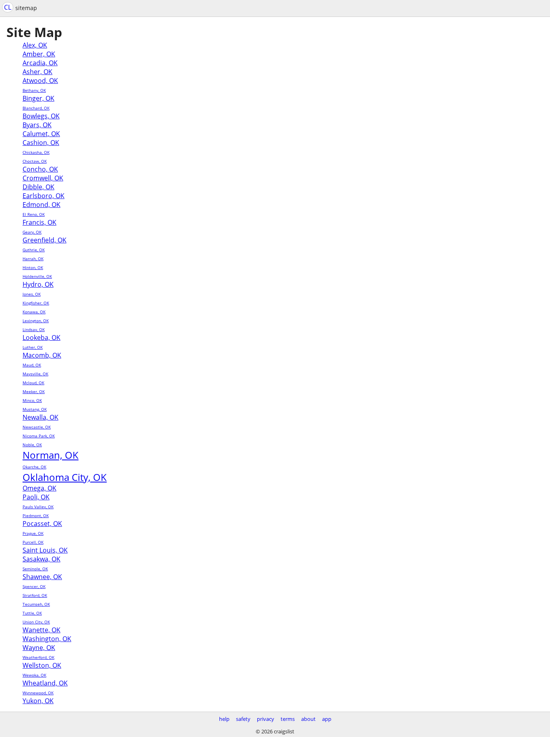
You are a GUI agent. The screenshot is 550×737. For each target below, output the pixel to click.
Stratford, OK (35, 595)
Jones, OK (32, 294)
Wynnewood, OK (38, 693)
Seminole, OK (35, 568)
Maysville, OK (35, 374)
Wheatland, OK (45, 683)
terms (288, 719)
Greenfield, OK (44, 240)
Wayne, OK (39, 647)
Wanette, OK (41, 629)
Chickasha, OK (36, 152)
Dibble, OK (38, 186)
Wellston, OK (42, 665)
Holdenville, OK (37, 276)
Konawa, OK (34, 312)
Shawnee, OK (42, 576)
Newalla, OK (40, 417)
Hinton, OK (33, 267)
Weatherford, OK (38, 657)
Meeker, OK (34, 391)
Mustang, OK (35, 409)
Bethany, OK (34, 90)
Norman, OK (51, 455)
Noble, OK (32, 444)
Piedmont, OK (36, 515)
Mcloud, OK (33, 382)
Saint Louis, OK (45, 550)
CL (7, 7)
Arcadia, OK (40, 62)
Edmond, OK (41, 204)
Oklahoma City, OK (65, 477)
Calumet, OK (41, 133)
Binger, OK (38, 98)
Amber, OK (39, 54)
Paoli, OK (36, 497)
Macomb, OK (42, 355)
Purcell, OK (33, 542)
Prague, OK (33, 533)
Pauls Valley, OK (38, 506)
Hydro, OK (38, 284)
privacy (265, 719)
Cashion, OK (41, 142)
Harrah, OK (33, 258)
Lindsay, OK (34, 329)
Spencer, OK (34, 586)
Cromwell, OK (43, 178)
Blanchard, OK (36, 108)
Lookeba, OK (41, 337)
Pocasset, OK (42, 523)
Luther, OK (33, 347)
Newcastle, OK (37, 427)
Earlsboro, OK (43, 195)
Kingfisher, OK (36, 303)
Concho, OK (40, 169)
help (224, 719)
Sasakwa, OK (41, 559)
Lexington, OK (36, 320)
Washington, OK (47, 638)
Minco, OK (32, 400)
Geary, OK (32, 232)
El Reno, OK (34, 214)
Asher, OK (37, 71)
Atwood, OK (40, 80)
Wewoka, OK (34, 675)
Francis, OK (39, 222)
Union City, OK (36, 622)
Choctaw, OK (35, 161)
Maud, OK (32, 365)
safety (243, 719)
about (308, 719)
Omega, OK (39, 488)
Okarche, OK (34, 467)
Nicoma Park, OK (39, 436)
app (326, 719)
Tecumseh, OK (36, 604)
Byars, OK (37, 124)
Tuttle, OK (32, 613)
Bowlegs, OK (41, 116)
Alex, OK (35, 45)
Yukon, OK (38, 700)
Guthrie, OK (34, 250)
